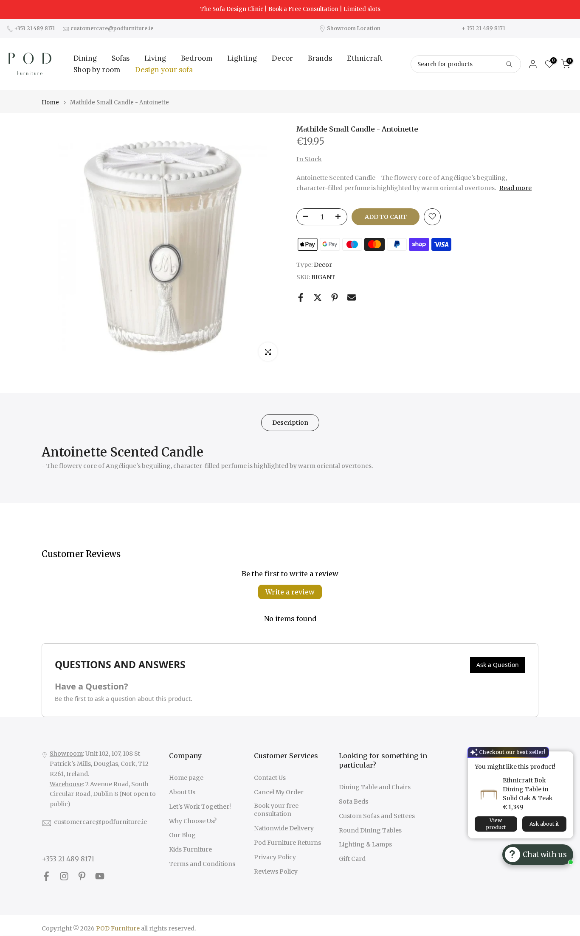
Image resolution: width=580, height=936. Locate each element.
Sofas (121, 58)
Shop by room (96, 69)
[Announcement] (290, 9)
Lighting (242, 58)
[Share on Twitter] (317, 297)
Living (155, 58)
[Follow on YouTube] (99, 876)
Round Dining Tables (370, 830)
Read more (515, 188)
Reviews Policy (276, 871)
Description (290, 422)
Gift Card (352, 859)
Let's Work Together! (200, 806)
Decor (282, 58)
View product (496, 823)
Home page (186, 778)
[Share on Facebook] (300, 297)
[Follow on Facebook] (46, 876)
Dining (85, 58)
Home (50, 102)
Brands (320, 58)
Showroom (66, 753)
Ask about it (544, 824)
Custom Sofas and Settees (377, 816)
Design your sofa (164, 69)
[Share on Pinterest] (334, 297)
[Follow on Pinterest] (82, 876)
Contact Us (270, 778)
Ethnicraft (365, 58)
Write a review (290, 592)
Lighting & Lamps (365, 844)
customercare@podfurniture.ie (100, 822)
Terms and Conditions (202, 864)
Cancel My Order (279, 792)
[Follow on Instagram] (64, 876)
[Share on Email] (351, 297)
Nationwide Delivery (284, 828)
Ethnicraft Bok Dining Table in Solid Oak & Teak (528, 789)
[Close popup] (564, 759)
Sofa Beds (353, 801)
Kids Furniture (190, 849)
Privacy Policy (275, 857)
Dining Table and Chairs (375, 787)
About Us (182, 792)
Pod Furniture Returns (287, 842)
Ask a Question (497, 665)
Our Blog (182, 835)
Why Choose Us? (193, 821)
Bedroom (196, 58)
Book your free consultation (276, 810)
